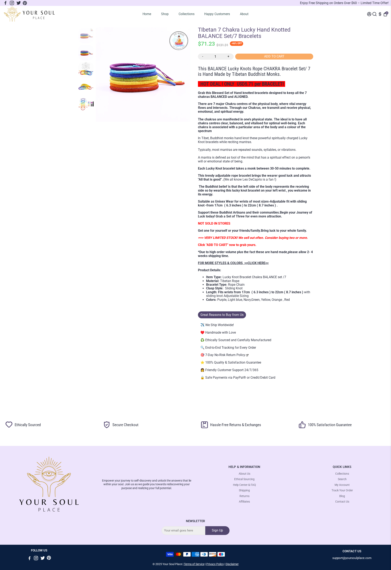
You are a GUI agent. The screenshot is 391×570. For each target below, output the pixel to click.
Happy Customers (217, 14)
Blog (342, 496)
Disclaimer (232, 564)
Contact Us (342, 501)
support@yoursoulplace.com (351, 558)
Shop (165, 14)
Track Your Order (342, 490)
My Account (342, 484)
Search (342, 479)
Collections (186, 14)
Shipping (244, 490)
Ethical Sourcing (244, 479)
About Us (244, 473)
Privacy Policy (215, 564)
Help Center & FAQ (244, 484)
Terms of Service (194, 564)
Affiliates (244, 501)
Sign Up (217, 530)
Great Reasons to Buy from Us (222, 315)
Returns (244, 496)
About (244, 14)
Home (147, 14)
